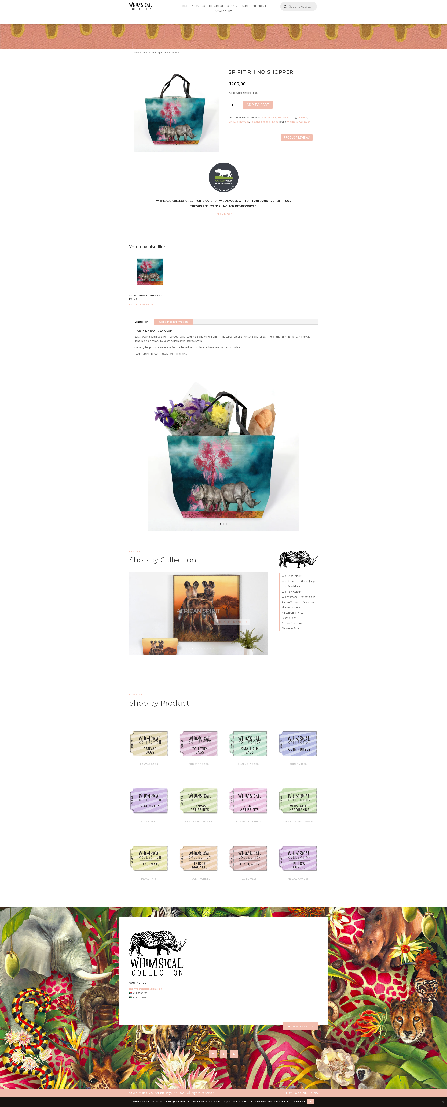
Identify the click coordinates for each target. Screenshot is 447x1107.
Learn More (223, 214)
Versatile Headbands (298, 821)
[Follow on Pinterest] (234, 1054)
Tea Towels (248, 878)
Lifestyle (233, 121)
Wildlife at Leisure (292, 576)
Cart (245, 6)
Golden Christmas (292, 623)
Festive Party (289, 618)
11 (213, 648)
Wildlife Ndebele (291, 586)
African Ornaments (292, 612)
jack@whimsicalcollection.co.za (145, 988)
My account (223, 11)
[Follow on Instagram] (223, 1054)
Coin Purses (298, 764)
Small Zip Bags (248, 764)
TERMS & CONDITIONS (301, 1093)
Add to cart (258, 104)
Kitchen (303, 117)
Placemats (149, 878)
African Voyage (290, 602)
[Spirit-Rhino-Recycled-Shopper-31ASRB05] (223, 530)
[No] (442, 1102)
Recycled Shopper (261, 121)
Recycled (244, 121)
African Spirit (149, 52)
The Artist (216, 6)
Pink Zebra (199, 608)
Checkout (259, 6)
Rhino (275, 121)
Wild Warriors (289, 597)
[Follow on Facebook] (213, 1054)
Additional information (173, 321)
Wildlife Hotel (289, 581)
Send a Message (300, 1026)
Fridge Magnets (198, 878)
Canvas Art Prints (198, 821)
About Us (198, 6)
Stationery (149, 821)
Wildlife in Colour (291, 591)
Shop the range (230, 619)
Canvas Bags (149, 764)
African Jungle (308, 581)
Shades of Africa (291, 607)
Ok (310, 1101)
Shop (230, 6)
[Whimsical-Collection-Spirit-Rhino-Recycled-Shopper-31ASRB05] (176, 150)
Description (141, 321)
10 (210, 648)
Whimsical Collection (298, 121)
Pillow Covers (298, 878)
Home (184, 6)
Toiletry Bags (198, 764)
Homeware (283, 117)
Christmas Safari (291, 628)
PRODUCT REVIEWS (297, 137)
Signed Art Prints (248, 821)
